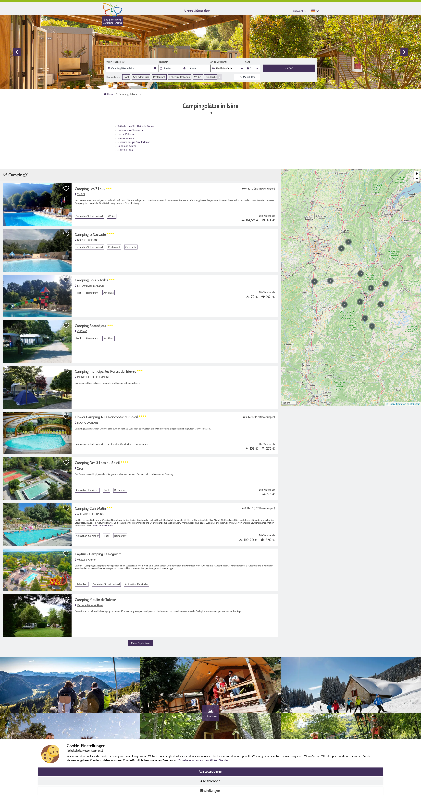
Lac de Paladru (125, 134)
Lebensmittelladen (179, 77)
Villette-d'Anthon (86, 559)
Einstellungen (210, 790)
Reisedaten (163, 61)
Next (404, 52)
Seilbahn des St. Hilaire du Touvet (136, 126)
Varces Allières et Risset (90, 605)
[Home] (112, 9)
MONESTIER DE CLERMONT (93, 377)
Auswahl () (300, 11)
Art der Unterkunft (218, 61)
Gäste (247, 61)
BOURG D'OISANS (87, 240)
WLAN (197, 77)
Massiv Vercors (125, 138)
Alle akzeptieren (210, 771)
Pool (126, 77)
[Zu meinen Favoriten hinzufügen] (66, 188)
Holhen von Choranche (130, 130)
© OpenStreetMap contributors (403, 404)
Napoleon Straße (126, 145)
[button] (344, 304)
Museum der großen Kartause (133, 142)
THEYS (81, 194)
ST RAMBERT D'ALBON (90, 285)
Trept (80, 468)
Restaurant (159, 77)
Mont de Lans (125, 149)
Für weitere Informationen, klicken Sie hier (203, 760)
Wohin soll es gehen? (115, 61)
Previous (17, 52)
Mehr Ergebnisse (140, 643)
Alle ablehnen (210, 781)
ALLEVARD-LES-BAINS (90, 514)
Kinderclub (212, 77)
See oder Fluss (141, 77)
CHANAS (82, 331)
